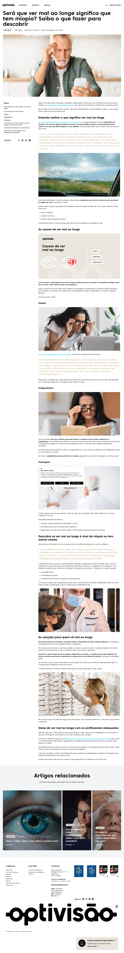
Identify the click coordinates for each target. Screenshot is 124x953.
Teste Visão (9, 885)
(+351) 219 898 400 (58, 879)
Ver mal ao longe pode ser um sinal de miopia (54, 354)
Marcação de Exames (12, 883)
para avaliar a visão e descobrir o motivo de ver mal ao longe (88, 739)
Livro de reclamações (35, 870)
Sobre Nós (9, 870)
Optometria (23, 5)
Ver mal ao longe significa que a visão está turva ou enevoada (60, 122)
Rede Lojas (9, 879)
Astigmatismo (8, 117)
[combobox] (106, 5)
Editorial (8, 874)
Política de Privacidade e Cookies (36, 873)
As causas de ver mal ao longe (13, 111)
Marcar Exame (92, 946)
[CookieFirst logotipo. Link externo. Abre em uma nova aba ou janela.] (41, 468)
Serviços (47, 5)
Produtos (35, 5)
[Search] (106, 5)
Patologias (7, 120)
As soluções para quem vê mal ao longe (16, 128)
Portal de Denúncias (12, 872)
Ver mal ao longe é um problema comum (59, 105)
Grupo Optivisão (115, 5)
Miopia (6, 114)
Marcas (8, 881)
